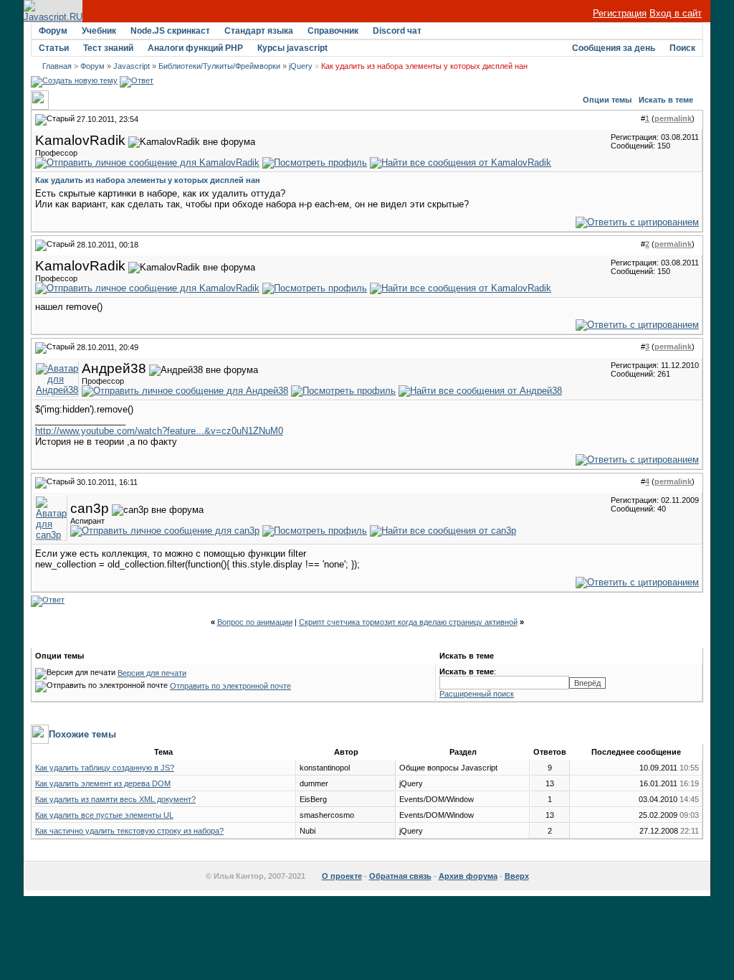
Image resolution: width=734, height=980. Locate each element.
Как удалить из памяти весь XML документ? (115, 799)
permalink (673, 118)
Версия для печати (152, 673)
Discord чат (397, 31)
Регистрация (620, 13)
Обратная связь (400, 876)
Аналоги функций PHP (195, 48)
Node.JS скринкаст (170, 31)
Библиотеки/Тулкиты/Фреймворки (219, 66)
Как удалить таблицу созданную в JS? (104, 767)
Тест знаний (108, 48)
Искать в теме (666, 99)
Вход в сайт (675, 13)
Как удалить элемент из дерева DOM (103, 783)
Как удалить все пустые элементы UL (104, 815)
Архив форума (468, 876)
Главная (57, 66)
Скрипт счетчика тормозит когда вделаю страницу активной (408, 622)
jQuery (301, 66)
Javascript (131, 66)
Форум (53, 31)
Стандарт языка (258, 31)
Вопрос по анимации (254, 622)
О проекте (342, 876)
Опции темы (607, 99)
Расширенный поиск (476, 693)
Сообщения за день (613, 48)
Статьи (54, 48)
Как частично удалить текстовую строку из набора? (129, 830)
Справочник (333, 31)
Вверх (517, 876)
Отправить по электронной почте (230, 686)
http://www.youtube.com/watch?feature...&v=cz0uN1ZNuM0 (159, 430)
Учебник (99, 31)
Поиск (682, 48)
